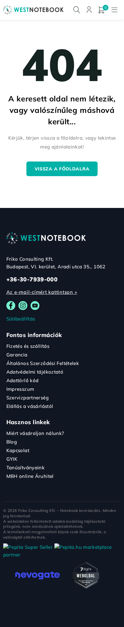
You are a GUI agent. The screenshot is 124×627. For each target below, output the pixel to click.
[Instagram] (22, 305)
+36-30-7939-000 (32, 279)
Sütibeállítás (20, 319)
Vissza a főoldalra (62, 169)
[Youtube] (35, 305)
